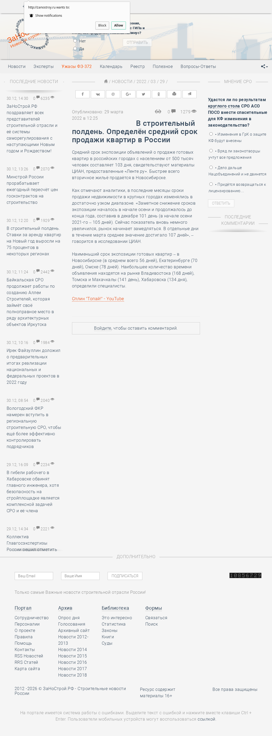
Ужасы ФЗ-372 (77, 66)
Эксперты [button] (43, 66)
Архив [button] (65, 608)
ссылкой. (207, 719)
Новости (122, 81)
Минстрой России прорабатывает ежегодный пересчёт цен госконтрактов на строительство (32, 189)
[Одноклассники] (159, 94)
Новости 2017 (72, 668)
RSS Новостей (29, 655)
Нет (82, 41)
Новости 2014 (72, 649)
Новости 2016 (72, 662)
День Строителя (207, 40)
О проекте (25, 630)
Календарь (111, 66)
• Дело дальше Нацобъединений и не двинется (237, 171)
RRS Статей (26, 662)
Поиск (151, 624)
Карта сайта (27, 668)
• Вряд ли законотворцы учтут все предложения (234, 154)
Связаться (156, 617)
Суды (107, 643)
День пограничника (203, 34)
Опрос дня (69, 617)
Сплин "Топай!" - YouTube (98, 298)
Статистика (114, 624)
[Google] (128, 94)
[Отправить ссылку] (189, 94)
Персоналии (27, 624)
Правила (24, 636)
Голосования (71, 624)
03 (153, 81)
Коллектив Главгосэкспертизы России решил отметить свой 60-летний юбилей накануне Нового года (32, 549)
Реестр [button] (137, 66)
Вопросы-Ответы (198, 66)
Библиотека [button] (115, 608)
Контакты (25, 649)
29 (162, 81)
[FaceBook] (82, 94)
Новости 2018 (72, 675)
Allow (118, 25)
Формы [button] (153, 608)
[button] (264, 66)
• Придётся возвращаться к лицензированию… (237, 187)
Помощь (23, 643)
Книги (108, 636)
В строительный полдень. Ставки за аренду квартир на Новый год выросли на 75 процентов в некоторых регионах (34, 241)
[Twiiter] (144, 94)
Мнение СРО (238, 81)
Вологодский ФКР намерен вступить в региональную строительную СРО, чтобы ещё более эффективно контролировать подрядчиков (34, 427)
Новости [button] (17, 66)
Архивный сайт (74, 630)
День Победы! (198, 27)
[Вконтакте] (98, 94)
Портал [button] (23, 608)
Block (102, 25)
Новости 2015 (72, 655)
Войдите (102, 328)
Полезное (163, 66)
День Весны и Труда (203, 20)
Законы (110, 630)
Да (81, 49)
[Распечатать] (174, 94)
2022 (142, 81)
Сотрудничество (32, 617)
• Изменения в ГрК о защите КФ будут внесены (237, 137)
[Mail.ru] (113, 94)
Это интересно (117, 617)
